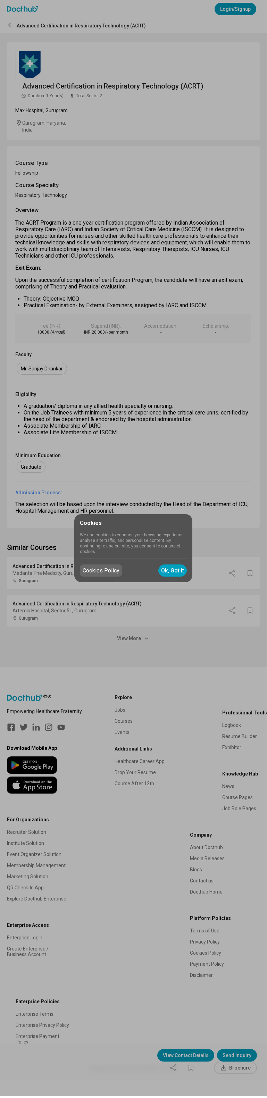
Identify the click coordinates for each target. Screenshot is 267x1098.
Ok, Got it (172, 570)
